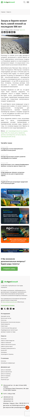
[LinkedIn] (11, 309)
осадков (24, 131)
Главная (3, 12)
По (9, 133)
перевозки (21, 133)
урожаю (3, 135)
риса (16, 133)
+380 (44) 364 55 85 (8, 399)
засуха (12, 133)
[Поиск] (24, 2)
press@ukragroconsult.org (21, 407)
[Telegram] (2, 309)
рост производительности (14, 131)
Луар (2, 133)
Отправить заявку (9, 269)
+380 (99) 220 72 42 (8, 397)
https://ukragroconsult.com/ (10, 302)
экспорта (18, 135)
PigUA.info (22, 30)
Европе (23, 135)
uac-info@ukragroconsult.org (17, 405)
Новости (9, 12)
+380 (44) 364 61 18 (8, 401)
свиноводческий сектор (8, 136)
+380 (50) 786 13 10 (24, 403)
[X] (5, 309)
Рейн (5, 133)
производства (10, 135)
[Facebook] (8, 309)
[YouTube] (13, 309)
